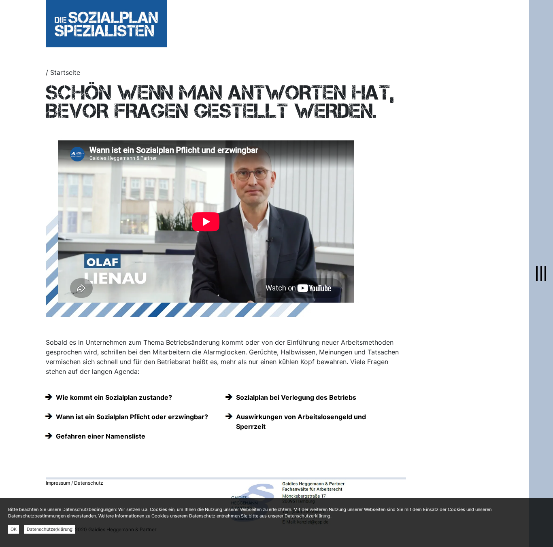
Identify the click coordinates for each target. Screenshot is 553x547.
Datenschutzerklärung (307, 516)
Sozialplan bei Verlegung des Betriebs (296, 397)
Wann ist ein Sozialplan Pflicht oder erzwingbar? (132, 417)
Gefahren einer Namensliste (100, 436)
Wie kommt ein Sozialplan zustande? (114, 397)
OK (14, 529)
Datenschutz (88, 483)
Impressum (58, 483)
